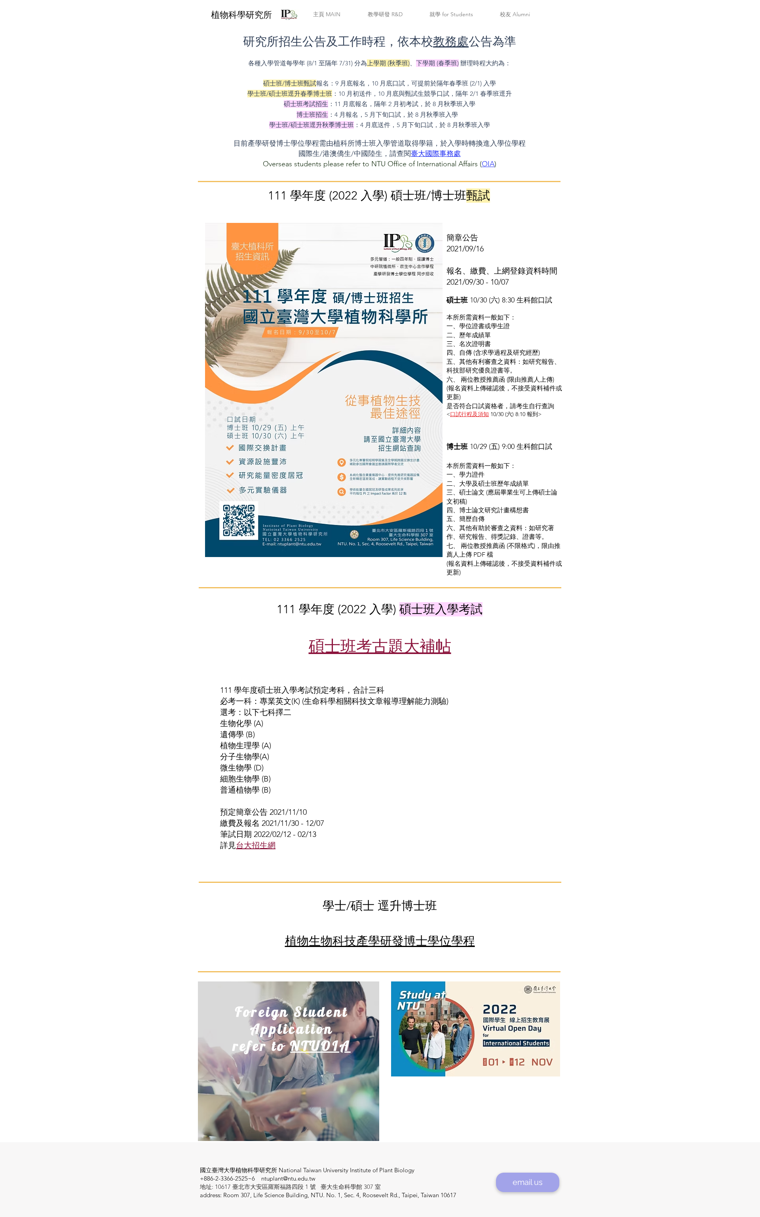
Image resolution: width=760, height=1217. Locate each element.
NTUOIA (320, 1045)
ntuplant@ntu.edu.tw (288, 1178)
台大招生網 (256, 845)
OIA (488, 164)
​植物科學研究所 (241, 15)
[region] (288, 1061)
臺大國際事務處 (436, 153)
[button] (326, 14)
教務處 (451, 41)
